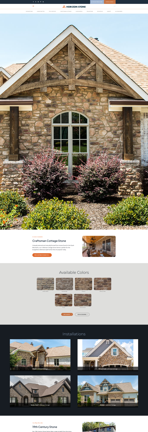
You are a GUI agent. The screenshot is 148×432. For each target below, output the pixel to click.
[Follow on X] (36, 2)
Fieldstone (90, 11)
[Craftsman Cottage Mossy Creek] (102, 289)
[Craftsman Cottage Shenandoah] (82, 306)
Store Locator (109, 1)
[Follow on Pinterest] (41, 2)
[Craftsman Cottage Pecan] (63, 306)
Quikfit (109, 11)
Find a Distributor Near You (41, 255)
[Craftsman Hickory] (83, 289)
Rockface (100, 11)
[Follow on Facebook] (33, 2)
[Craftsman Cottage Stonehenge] (64, 289)
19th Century (52, 11)
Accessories (118, 11)
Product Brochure (97, 1)
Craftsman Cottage (65, 11)
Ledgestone (29, 11)
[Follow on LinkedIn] (43, 2)
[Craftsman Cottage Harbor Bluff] (45, 289)
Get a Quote (67, 314)
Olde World (79, 11)
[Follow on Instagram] (38, 2)
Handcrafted (41, 11)
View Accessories (81, 314)
